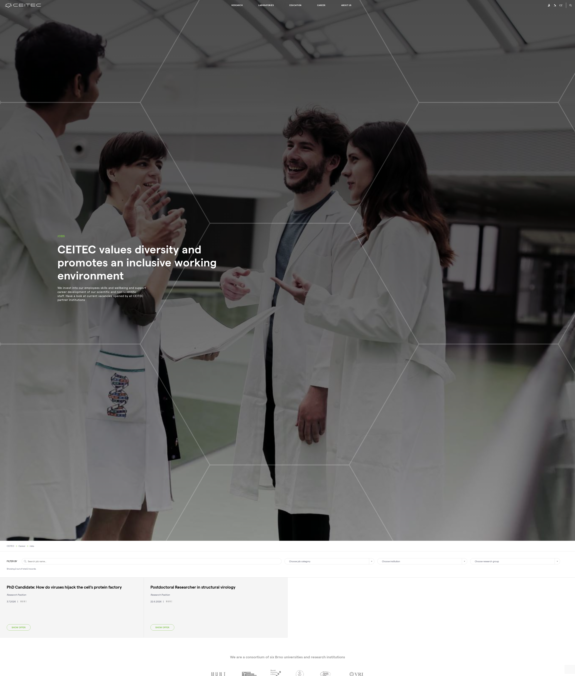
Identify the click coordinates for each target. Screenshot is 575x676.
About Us (346, 5)
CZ (560, 5)
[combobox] (329, 561)
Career (321, 5)
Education (295, 5)
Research (237, 5)
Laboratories (266, 5)
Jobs (32, 546)
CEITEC (10, 546)
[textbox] (329, 561)
